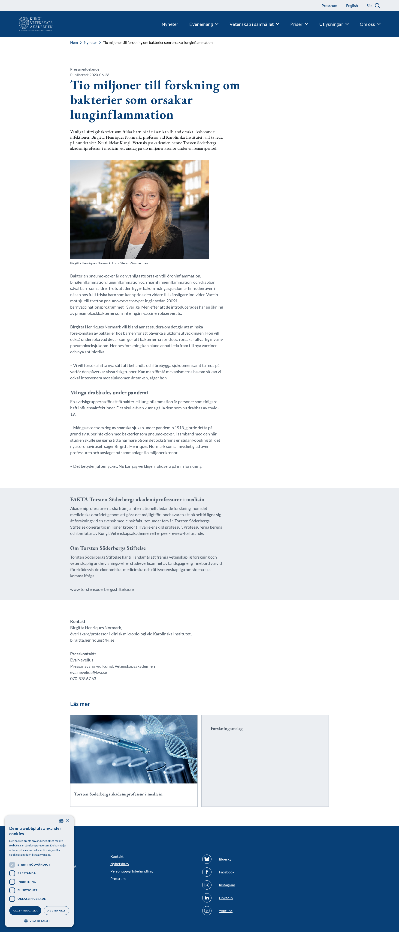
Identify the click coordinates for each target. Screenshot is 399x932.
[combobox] (61, 821)
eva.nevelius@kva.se (88, 672)
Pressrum (118, 878)
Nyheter (90, 42)
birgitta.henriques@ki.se (92, 640)
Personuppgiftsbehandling (131, 871)
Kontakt (117, 856)
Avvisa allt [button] (56, 910)
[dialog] (39, 871)
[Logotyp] (26, 24)
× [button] (67, 820)
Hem (74, 42)
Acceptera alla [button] (25, 910)
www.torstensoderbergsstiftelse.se (102, 589)
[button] (39, 920)
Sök (369, 5)
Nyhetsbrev (119, 863)
